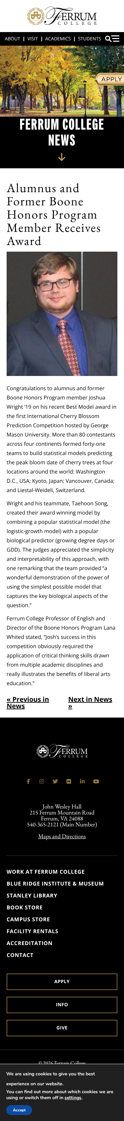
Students (89, 39)
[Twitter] (55, 781)
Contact (20, 955)
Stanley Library (32, 895)
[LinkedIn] (82, 781)
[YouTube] (96, 781)
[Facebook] (28, 781)
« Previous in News (28, 702)
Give (62, 1028)
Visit (32, 39)
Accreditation (30, 943)
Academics (58, 39)
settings (72, 1098)
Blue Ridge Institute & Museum (55, 883)
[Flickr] (68, 781)
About (12, 39)
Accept (19, 1110)
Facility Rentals (33, 931)
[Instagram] (41, 781)
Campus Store (28, 919)
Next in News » (90, 702)
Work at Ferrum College (46, 871)
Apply (61, 981)
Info (62, 1005)
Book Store (25, 907)
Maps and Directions (62, 836)
